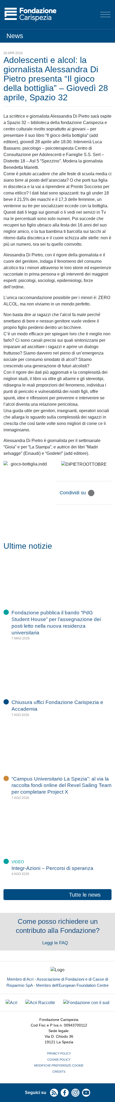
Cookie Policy (58, 1059)
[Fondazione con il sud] (86, 1002)
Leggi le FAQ (55, 942)
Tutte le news (85, 895)
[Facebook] (100, 493)
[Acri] (11, 1002)
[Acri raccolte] (40, 1002)
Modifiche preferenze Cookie (58, 1065)
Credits (58, 1071)
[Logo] (30, 14)
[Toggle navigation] (105, 14)
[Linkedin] (108, 493)
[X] (91, 493)
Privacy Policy (59, 1053)
